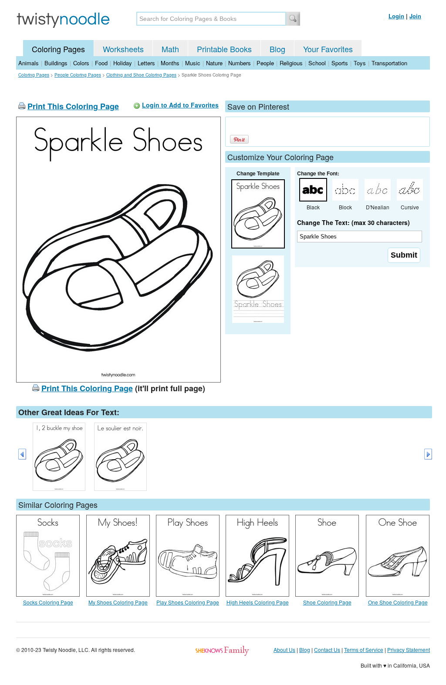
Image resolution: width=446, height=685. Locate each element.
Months (170, 63)
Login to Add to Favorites (180, 105)
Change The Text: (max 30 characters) (353, 222)
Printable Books (224, 48)
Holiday (122, 63)
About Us (284, 649)
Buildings (56, 63)
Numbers (239, 63)
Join (415, 16)
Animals (28, 63)
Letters (146, 63)
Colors (81, 63)
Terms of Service (363, 649)
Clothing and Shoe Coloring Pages (141, 75)
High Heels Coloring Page (257, 602)
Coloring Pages (58, 48)
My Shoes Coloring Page (118, 602)
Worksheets (123, 48)
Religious (291, 63)
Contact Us (327, 649)
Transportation (389, 63)
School (317, 63)
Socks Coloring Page (48, 602)
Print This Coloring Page (73, 106)
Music (192, 63)
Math (170, 48)
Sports (339, 63)
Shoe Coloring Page (327, 602)
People (265, 63)
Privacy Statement (408, 649)
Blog (277, 48)
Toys (360, 63)
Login (396, 16)
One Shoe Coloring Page (398, 602)
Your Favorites (328, 48)
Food (101, 63)
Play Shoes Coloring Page (187, 602)
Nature (214, 63)
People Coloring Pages (77, 75)
